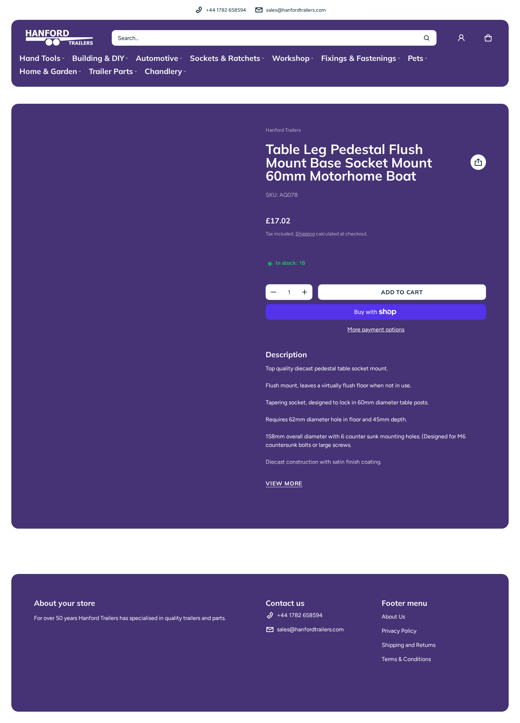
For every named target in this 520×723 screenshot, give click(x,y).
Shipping (305, 234)
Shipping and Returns (408, 645)
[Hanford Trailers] (59, 37)
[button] (488, 38)
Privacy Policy (399, 630)
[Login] (461, 38)
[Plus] (304, 292)
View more (284, 483)
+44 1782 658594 (226, 10)
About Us (393, 616)
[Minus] (273, 292)
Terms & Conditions (406, 659)
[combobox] (274, 38)
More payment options (375, 329)
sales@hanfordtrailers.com (296, 10)
